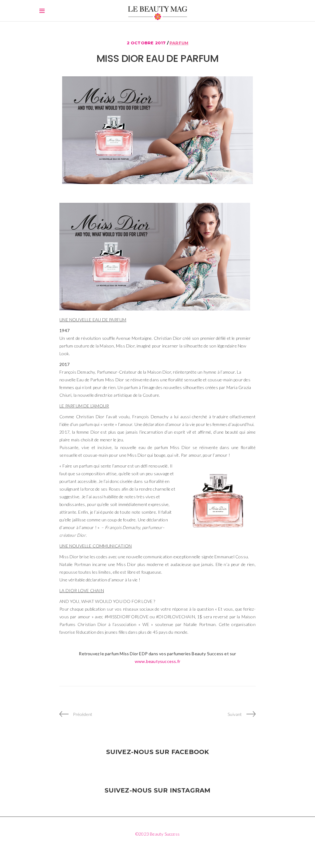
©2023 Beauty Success (157, 834)
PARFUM (178, 42)
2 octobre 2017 (147, 42)
